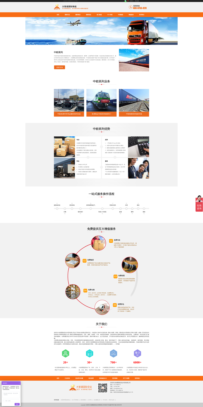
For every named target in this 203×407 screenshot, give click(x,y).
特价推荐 (91, 378)
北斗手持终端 (75, 399)
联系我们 (141, 14)
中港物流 (120, 14)
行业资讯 (67, 378)
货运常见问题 (79, 378)
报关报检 (114, 378)
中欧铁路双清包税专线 (134, 114)
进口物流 (99, 14)
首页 (58, 14)
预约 (132, 212)
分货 (126, 204)
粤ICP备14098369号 (117, 405)
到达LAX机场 (102, 212)
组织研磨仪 (83, 399)
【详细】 (117, 344)
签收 (144, 212)
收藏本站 (131, 1)
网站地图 (137, 1)
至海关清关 (113, 204)
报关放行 (80, 212)
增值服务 (131, 14)
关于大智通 (126, 378)
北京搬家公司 (97, 399)
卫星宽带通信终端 (65, 399)
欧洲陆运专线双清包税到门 (101, 114)
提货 (120, 212)
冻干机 (90, 399)
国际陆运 (88, 14)
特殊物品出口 (103, 378)
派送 (138, 204)
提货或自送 (57, 204)
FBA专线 (109, 14)
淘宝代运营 (111, 399)
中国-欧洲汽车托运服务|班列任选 (69, 114)
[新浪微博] (128, 1)
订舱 (65, 212)
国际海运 (77, 14)
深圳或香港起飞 (90, 204)
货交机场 (72, 204)
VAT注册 (105, 399)
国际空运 (67, 14)
